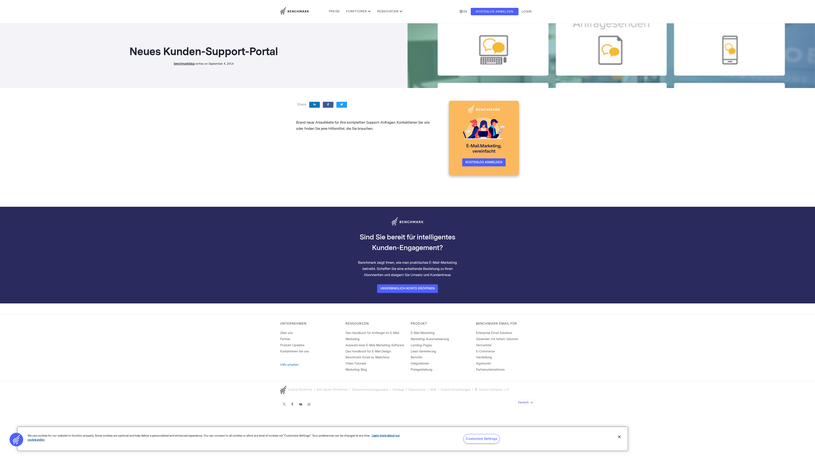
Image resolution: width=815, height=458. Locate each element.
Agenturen (483, 363)
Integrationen (420, 363)
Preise (334, 11)
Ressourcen (388, 11)
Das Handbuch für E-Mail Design (368, 351)
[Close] (619, 436)
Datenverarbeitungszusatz (370, 389)
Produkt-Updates (292, 345)
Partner (285, 339)
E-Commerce (485, 351)
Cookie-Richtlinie (300, 389)
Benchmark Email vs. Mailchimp (367, 357)
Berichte (416, 357)
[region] (322, 438)
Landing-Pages (421, 345)
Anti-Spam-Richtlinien (332, 389)
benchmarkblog (184, 63)
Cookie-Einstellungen (456, 389)
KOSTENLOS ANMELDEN (483, 162)
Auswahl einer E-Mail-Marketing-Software (375, 345)
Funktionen (356, 11)
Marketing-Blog (356, 369)
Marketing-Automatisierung (430, 339)
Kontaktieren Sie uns (294, 351)
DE (465, 11)
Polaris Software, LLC (494, 389)
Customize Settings (481, 439)
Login (527, 11)
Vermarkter (484, 345)
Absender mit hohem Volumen (497, 339)
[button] (16, 439)
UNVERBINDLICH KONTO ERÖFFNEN (407, 288)
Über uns (286, 333)
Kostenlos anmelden (494, 11)
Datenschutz (417, 389)
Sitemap (398, 389)
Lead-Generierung (423, 351)
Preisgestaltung (421, 369)
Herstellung (484, 357)
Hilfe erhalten (289, 365)
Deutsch (523, 402)
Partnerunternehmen (490, 369)
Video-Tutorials (356, 363)
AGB (433, 389)
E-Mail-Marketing (423, 333)
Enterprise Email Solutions (494, 333)
